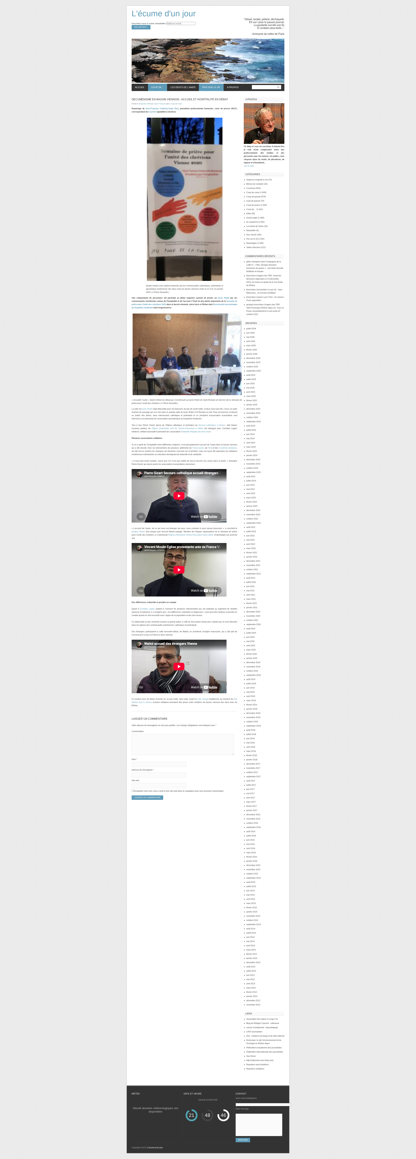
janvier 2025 (251, 405)
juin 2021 (250, 586)
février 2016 (251, 857)
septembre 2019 (253, 675)
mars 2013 (251, 988)
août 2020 (250, 629)
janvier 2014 (251, 958)
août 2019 (250, 679)
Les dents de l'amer (255, 226)
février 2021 (251, 603)
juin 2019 (250, 688)
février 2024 (251, 451)
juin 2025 (250, 383)
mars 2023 (251, 498)
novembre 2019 (253, 667)
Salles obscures (253, 247)
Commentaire (138, 731)
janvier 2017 (251, 810)
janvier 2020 (251, 658)
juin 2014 (250, 937)
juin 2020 (250, 637)
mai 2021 (250, 590)
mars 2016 (251, 852)
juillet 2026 (251, 328)
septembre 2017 (253, 776)
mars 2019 (251, 700)
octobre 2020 (252, 620)
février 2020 (251, 654)
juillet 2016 (251, 836)
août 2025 (250, 375)
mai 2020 (250, 641)
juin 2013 (250, 975)
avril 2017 (250, 798)
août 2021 (250, 578)
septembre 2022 (253, 523)
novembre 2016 (253, 819)
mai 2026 (250, 337)
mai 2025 (250, 388)
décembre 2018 (253, 713)
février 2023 (251, 502)
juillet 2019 (251, 683)
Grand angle (251, 218)
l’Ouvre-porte (198, 448)
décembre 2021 (253, 561)
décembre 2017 (253, 764)
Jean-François (160, 104)
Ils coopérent (252, 222)
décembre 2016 (253, 814)
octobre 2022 (252, 519)
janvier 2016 (251, 861)
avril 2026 (250, 341)
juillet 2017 (251, 785)
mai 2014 (250, 941)
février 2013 (251, 992)
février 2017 (251, 806)
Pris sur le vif (209, 87)
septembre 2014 (253, 924)
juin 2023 (250, 485)
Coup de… (156, 87)
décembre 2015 (253, 865)
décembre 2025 (253, 358)
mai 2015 (250, 895)
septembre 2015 (253, 878)
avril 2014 (250, 945)
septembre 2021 (253, 574)
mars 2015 (251, 903)
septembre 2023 (253, 472)
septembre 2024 (253, 421)
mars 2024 (251, 447)
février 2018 (251, 755)
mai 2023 (250, 489)
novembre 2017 (253, 768)
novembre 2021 (253, 565)
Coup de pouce (253, 205)
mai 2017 (250, 793)
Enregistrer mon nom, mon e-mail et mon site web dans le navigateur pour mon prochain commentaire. (179, 791)
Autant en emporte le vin (257, 180)
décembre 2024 (253, 409)
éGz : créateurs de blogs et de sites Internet (265, 1036)
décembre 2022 (253, 510)
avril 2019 (250, 696)
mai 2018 (250, 743)
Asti (211, 448)
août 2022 (250, 527)
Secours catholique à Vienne (211, 425)
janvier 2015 (251, 912)
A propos (233, 87)
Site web (135, 780)
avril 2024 (250, 443)
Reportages (251, 243)
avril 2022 (250, 544)
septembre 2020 (253, 624)
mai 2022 (250, 540)
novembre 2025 (253, 362)
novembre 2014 (253, 916)
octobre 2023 (252, 468)
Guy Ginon (251, 1056)
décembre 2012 (253, 1000)
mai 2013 (250, 979)
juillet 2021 (251, 582)
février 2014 (251, 954)
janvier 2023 (251, 506)
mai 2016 (250, 844)
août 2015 (250, 882)
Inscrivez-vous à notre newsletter (149, 23)
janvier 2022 (251, 557)
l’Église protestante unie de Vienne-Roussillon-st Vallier (177, 428)
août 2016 (250, 831)
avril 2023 (250, 493)
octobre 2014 (252, 920)
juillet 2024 (251, 430)
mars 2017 (251, 802)
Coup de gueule (253, 197)
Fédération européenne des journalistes (264, 1048)
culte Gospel (203, 699)
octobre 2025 (252, 367)
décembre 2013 (253, 962)
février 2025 (251, 400)
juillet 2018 (251, 734)
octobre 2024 (252, 417)
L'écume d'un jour (164, 13)
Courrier (152, 112)
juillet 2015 (251, 886)
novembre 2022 (253, 514)
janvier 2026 (251, 354)
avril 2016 (250, 848)
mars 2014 (251, 950)
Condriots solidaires (227, 448)
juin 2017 (250, 789)
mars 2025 (251, 396)
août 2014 (250, 929)
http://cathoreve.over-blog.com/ (259, 1060)
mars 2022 (251, 548)
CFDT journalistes (254, 1032)
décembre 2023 (253, 459)
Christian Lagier (147, 609)
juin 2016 (250, 840)
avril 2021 (250, 595)
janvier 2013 (251, 996)
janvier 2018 (251, 760)
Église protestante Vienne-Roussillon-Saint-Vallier (191, 535)
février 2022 (251, 552)
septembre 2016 (253, 827)
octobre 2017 (252, 772)
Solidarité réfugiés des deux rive (195, 432)
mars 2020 (251, 650)
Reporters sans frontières (257, 1064)
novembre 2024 (253, 413)
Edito (248, 213)
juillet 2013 (251, 971)
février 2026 (251, 350)
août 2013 (250, 967)
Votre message (242, 1109)
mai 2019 (250, 692)
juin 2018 (250, 738)
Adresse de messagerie (143, 770)
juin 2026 (250, 333)
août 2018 (250, 730)
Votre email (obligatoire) (246, 1098)
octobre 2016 (252, 823)
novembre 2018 (253, 717)
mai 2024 (250, 438)
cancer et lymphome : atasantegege (262, 1027)
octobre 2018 (252, 721)
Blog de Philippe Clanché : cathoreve (262, 1023)
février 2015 (251, 907)
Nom (134, 759)
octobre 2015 (252, 874)
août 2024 (250, 426)
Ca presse (250, 188)
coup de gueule (253, 201)
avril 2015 (250, 899)
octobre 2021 (252, 569)
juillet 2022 (251, 531)
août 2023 (250, 476)
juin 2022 (250, 536)
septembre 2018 (253, 726)
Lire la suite (249, 166)
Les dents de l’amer (181, 87)
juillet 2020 (251, 633)
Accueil (140, 87)
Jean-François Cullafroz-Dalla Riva (161, 108)
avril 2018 (250, 747)
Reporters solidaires (255, 1069)
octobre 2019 (252, 671)
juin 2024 (250, 434)
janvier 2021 (251, 607)
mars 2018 (251, 751)
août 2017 (250, 781)
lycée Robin (223, 298)
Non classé (251, 235)
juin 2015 (250, 891)
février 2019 (251, 705)
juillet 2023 (251, 481)
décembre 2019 (253, 662)
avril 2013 (250, 983)
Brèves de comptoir (254, 184)
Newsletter (251, 230)
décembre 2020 (253, 612)
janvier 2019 (251, 709)
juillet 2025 (251, 379)
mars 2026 (251, 345)
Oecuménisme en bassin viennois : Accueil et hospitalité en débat (180, 99)
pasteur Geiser (138, 531)
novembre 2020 (253, 616)
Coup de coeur (176, 104)
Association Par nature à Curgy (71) (262, 1019)
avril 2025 (250, 392)
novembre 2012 (253, 1005)
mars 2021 (251, 599)
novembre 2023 (253, 464)
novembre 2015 (253, 869)
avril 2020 (250, 645)
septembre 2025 (253, 371)
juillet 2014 (251, 933)
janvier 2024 (251, 455)
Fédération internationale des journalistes (264, 1052)
